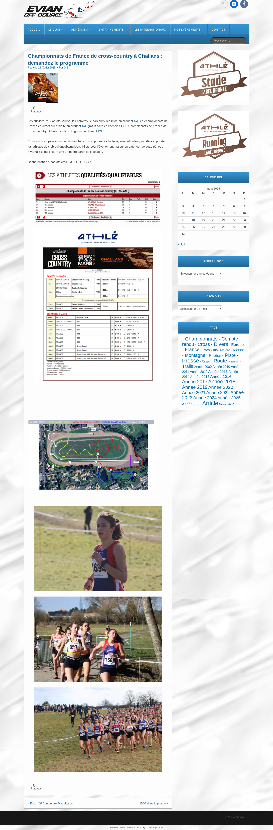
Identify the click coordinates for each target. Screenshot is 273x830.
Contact (218, 30)
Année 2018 (221, 381)
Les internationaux (150, 30)
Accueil (34, 30)
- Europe (236, 345)
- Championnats (200, 339)
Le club (54, 30)
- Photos (213, 355)
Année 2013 (218, 372)
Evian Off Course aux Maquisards (51, 803)
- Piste (229, 355)
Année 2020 (220, 387)
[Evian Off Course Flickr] (234, 4)
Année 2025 (229, 397)
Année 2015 (199, 377)
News (222, 404)
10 (183, 213)
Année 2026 (191, 404)
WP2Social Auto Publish (121, 827)
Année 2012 (198, 372)
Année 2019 (194, 387)
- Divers (219, 344)
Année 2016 (220, 376)
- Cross (202, 344)
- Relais (205, 361)
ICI (136, 121)
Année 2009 (203, 367)
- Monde (237, 350)
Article (210, 403)
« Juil (181, 244)
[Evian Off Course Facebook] (244, 4)
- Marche (224, 350)
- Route (219, 360)
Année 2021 (193, 392)
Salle (230, 404)
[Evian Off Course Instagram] (224, 4)
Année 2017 (194, 381)
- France (190, 349)
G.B (66, 67)
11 (193, 213)
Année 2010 (221, 367)
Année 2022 (218, 392)
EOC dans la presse (153, 803)
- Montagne (193, 355)
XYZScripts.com (155, 827)
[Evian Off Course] (59, 9)
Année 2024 (205, 397)
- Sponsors (233, 361)
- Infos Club (209, 350)
